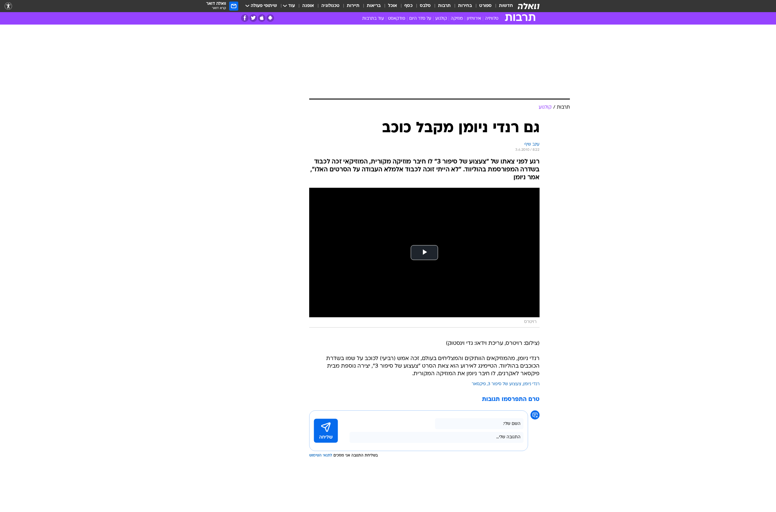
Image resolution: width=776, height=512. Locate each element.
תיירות (353, 6)
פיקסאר (479, 384)
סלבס (425, 6)
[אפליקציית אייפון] (262, 18)
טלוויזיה (491, 19)
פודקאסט (396, 19)
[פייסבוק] (245, 18)
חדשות (506, 6)
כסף (408, 6)
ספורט (485, 6)
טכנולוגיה (330, 6)
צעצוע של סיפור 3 (504, 384)
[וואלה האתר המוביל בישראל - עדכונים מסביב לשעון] (529, 6)
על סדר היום (420, 19)
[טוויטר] (253, 18)
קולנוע (441, 19)
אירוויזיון (474, 19)
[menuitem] (502, 6)
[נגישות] (8, 6)
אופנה (308, 6)
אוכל (392, 6)
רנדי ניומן (531, 384)
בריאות (374, 6)
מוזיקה (457, 19)
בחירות (465, 6)
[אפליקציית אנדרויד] (270, 18)
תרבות (444, 6)
